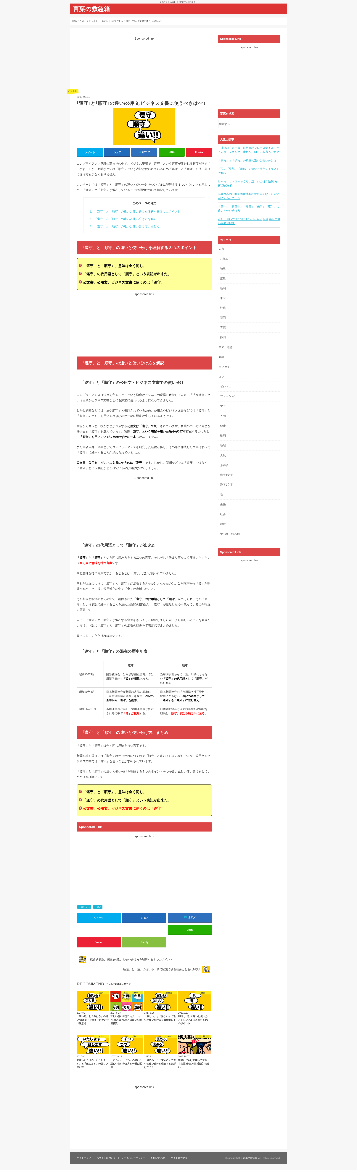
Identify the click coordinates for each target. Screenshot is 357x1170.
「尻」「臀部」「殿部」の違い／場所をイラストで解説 (248, 170)
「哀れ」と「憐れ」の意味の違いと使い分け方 (247, 160)
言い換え (224, 366)
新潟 (223, 288)
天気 (223, 455)
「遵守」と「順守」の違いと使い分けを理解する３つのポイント (134, 211)
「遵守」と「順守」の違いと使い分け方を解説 (123, 219)
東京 (223, 298)
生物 (223, 504)
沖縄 (223, 307)
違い (99, 906)
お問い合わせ (158, 1157)
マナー (224, 406)
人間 (223, 415)
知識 (221, 357)
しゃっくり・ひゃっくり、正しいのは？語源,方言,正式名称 (247, 183)
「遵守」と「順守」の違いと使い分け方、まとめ (124, 226)
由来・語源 (226, 347)
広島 (223, 278)
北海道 (224, 258)
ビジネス (85, 906)
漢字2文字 (226, 484)
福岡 (223, 317)
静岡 (223, 337)
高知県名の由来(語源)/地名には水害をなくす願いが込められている (248, 196)
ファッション (228, 396)
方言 (221, 248)
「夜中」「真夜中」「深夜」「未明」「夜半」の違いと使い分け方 (248, 208)
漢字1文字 (226, 475)
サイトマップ (84, 1157)
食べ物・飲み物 (230, 533)
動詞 (223, 435)
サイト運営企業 (179, 1157)
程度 (223, 524)
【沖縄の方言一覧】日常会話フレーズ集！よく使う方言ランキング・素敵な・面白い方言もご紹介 (248, 149)
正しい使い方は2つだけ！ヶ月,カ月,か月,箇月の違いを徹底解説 (249, 221)
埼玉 (223, 268)
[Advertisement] (144, 67)
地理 (223, 445)
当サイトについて (106, 1157)
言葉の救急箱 (91, 8)
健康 (223, 425)
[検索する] (277, 123)
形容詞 (224, 465)
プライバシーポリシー (133, 1157)
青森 (223, 327)
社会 (223, 514)
